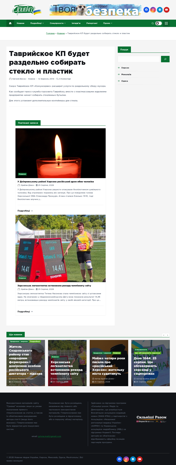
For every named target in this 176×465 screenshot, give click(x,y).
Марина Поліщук (25, 379)
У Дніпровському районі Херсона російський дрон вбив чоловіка (56, 181)
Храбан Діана (27, 185)
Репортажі (91, 23)
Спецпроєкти (57, 23)
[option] (25, 363)
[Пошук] (165, 59)
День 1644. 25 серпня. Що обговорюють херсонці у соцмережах (145, 365)
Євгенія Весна (19, 79)
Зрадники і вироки (19, 341)
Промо (106, 23)
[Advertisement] (144, 106)
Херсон (125, 68)
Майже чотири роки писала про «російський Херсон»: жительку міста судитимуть (108, 365)
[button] (164, 335)
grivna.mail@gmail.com (49, 436)
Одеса (124, 81)
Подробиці (36, 23)
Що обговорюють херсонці (147, 353)
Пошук (124, 49)
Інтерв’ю (76, 23)
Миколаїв (126, 74)
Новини (20, 23)
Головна (50, 33)
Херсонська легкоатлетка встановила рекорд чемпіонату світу (54, 285)
